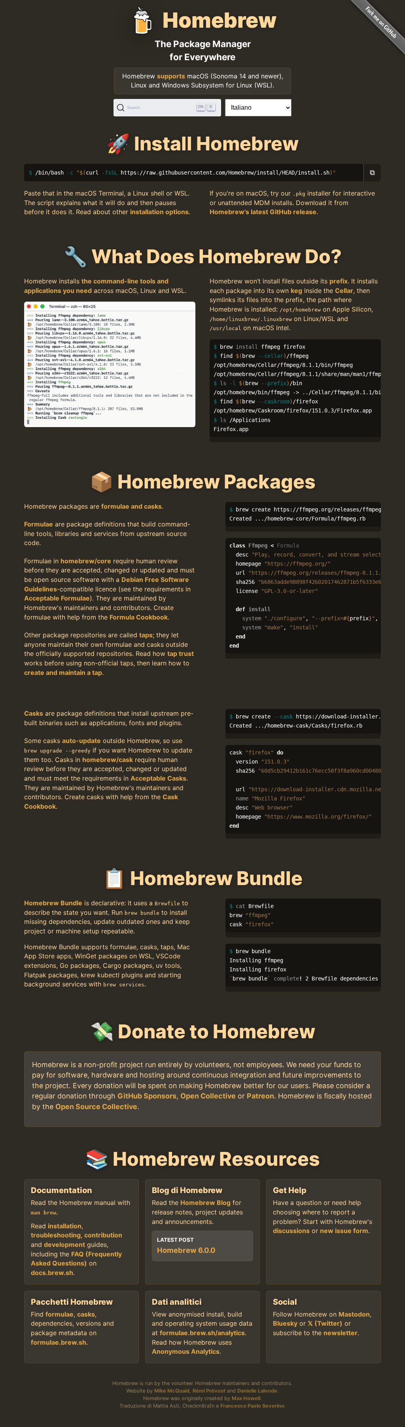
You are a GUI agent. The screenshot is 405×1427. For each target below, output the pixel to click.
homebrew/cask (107, 760)
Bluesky (285, 1323)
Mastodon (354, 1314)
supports (171, 76)
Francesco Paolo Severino (252, 1406)
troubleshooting (56, 1235)
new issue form (344, 1231)
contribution (103, 1235)
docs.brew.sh (52, 1273)
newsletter (341, 1333)
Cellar (344, 291)
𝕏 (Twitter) (325, 1323)
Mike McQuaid (171, 1391)
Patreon (260, 1096)
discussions (291, 1231)
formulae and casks (131, 506)
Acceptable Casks (158, 778)
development (64, 1244)
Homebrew (219, 20)
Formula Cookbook (139, 617)
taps (146, 635)
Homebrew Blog (205, 1203)
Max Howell (246, 1398)
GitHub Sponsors (146, 1096)
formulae (59, 1314)
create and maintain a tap (63, 672)
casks (86, 1314)
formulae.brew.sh (58, 1342)
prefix (338, 281)
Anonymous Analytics (186, 1351)
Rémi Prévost (209, 1391)
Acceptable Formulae (57, 598)
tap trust (180, 653)
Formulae (38, 524)
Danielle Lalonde (257, 1391)
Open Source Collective (96, 1106)
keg (296, 291)
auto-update (81, 741)
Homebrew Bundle (53, 903)
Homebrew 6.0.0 (186, 1250)
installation (64, 1226)
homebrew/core (86, 561)
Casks (33, 713)
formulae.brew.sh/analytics (202, 1333)
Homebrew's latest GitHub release (263, 212)
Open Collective (208, 1096)
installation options (159, 212)
